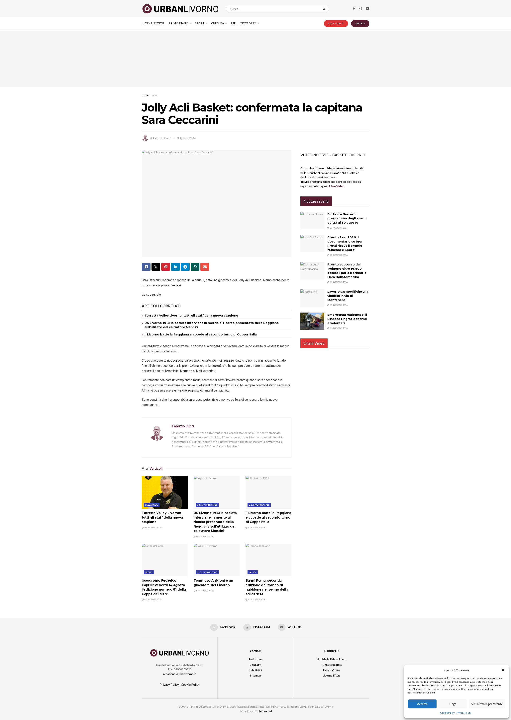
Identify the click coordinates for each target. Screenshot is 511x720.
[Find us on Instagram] (360, 8)
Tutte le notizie (331, 664)
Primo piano (178, 23)
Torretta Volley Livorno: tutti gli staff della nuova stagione (191, 315)
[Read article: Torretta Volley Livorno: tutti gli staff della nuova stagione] (165, 492)
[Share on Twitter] (156, 267)
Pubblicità (255, 670)
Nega (453, 704)
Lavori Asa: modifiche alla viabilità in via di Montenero (347, 296)
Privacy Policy (464, 712)
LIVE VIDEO (336, 23)
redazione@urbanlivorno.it (179, 674)
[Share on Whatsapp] (195, 267)
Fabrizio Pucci (162, 138)
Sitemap (255, 675)
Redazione (255, 659)
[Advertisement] (255, 59)
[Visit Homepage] (180, 9)
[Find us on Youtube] (367, 8)
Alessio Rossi (265, 711)
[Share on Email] (204, 267)
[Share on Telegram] (185, 267)
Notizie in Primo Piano (331, 659)
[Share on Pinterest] (165, 267)
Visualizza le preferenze (487, 704)
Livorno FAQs (331, 675)
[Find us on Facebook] (354, 8)
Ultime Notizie (153, 23)
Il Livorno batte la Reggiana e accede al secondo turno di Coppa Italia (201, 334)
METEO (360, 23)
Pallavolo (151, 504)
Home (145, 95)
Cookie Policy (447, 712)
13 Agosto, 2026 (152, 599)
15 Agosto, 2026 (256, 527)
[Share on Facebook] (146, 267)
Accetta (422, 704)
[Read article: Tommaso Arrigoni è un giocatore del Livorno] (217, 560)
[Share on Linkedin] (175, 267)
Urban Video (331, 670)
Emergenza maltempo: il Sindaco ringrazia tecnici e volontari (347, 319)
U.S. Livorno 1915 (207, 504)
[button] (503, 670)
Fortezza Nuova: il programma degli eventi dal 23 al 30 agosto (346, 218)
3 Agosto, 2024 (186, 138)
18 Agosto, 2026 (204, 536)
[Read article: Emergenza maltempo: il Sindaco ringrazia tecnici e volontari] (312, 321)
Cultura (217, 23)
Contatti (255, 664)
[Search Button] (325, 9)
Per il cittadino (243, 23)
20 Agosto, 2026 (152, 527)
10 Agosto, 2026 (256, 599)
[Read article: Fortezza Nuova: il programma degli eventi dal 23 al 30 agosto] (312, 220)
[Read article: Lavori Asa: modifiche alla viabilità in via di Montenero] (312, 298)
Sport (200, 23)
